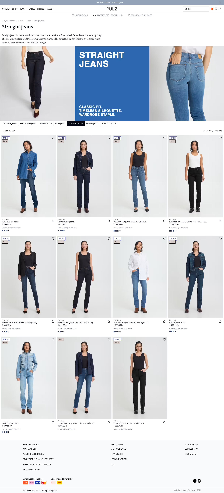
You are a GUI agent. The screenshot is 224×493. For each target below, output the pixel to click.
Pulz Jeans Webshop (9, 21)
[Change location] (212, 9)
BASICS (32, 9)
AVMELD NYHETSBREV (33, 454)
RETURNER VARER (31, 469)
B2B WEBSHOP (192, 448)
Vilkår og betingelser (49, 490)
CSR (113, 464)
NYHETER (6, 9)
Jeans (29, 21)
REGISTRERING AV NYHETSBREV (38, 459)
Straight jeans (39, 21)
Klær (21, 21)
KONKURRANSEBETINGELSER (37, 464)
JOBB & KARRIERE (119, 459)
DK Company (191, 454)
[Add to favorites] (53, 138)
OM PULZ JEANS (118, 448)
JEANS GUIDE (117, 454)
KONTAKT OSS (30, 448)
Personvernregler (30, 490)
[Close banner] (220, 2)
